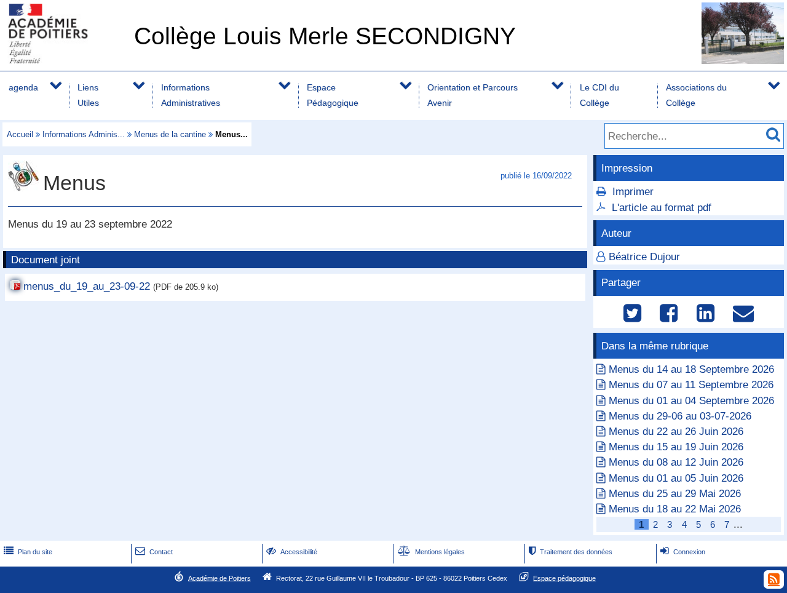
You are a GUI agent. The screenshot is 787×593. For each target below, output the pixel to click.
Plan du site (28, 551)
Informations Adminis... (83, 134)
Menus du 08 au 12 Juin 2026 (676, 462)
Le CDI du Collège (599, 95)
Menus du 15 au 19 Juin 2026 (676, 447)
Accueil (20, 134)
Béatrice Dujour (644, 257)
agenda (23, 87)
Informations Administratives (190, 95)
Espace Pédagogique (332, 95)
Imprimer (633, 191)
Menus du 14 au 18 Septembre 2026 (691, 369)
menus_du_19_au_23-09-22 (86, 286)
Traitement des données (570, 551)
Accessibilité (291, 551)
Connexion (682, 551)
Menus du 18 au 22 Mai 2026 (675, 509)
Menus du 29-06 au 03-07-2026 (680, 416)
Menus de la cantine (170, 134)
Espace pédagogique (564, 577)
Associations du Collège (696, 95)
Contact (154, 551)
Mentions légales (431, 551)
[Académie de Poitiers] (64, 60)
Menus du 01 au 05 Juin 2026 (676, 478)
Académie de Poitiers (219, 577)
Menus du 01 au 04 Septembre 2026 (691, 401)
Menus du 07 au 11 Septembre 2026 (691, 385)
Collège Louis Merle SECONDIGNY (325, 36)
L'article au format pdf (661, 207)
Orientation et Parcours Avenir (472, 95)
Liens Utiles (88, 95)
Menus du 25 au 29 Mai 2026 (675, 493)
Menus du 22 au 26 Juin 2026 (676, 431)
